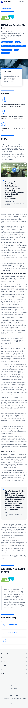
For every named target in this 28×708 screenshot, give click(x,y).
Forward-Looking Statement (14, 691)
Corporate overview (6, 657)
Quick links (4, 669)
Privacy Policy (14, 683)
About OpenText (12, 624)
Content (16, 49)
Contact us (11, 641)
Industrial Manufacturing (7, 42)
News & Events (5, 665)
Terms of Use (14, 685)
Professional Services (7, 49)
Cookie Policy (14, 688)
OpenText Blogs (12, 632)
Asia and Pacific (5, 52)
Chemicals (17, 42)
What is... (3, 661)
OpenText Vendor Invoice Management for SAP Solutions (12, 46)
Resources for (5, 654)
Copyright (4, 698)
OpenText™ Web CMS (17, 703)
